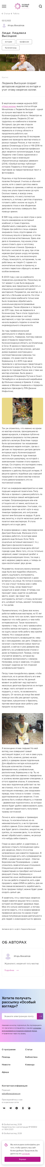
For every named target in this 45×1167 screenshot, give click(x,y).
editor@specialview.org (11, 1094)
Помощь (6, 1057)
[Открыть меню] (4, 6)
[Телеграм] (10, 1108)
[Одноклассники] (23, 1108)
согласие (26, 1154)
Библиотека (31, 1057)
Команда (29, 1064)
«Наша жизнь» (9, 106)
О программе (9, 1049)
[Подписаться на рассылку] (40, 1016)
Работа (16, 14)
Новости (6, 1064)
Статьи (7, 14)
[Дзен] (17, 1108)
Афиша (5, 1072)
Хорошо (22, 1159)
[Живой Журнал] (29, 1108)
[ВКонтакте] (4, 1108)
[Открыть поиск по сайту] (40, 6)
